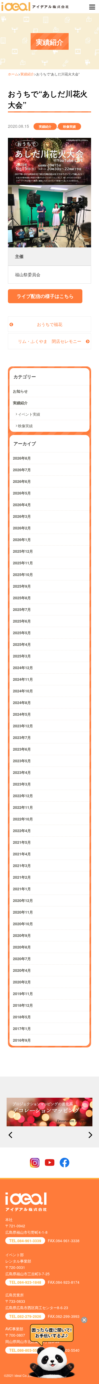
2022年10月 (23, 819)
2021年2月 (22, 877)
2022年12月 (23, 795)
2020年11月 (23, 912)
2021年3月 (22, 865)
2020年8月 (22, 947)
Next (89, 1135)
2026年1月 (22, 539)
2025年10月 (23, 574)
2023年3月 (22, 784)
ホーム (13, 73)
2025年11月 (23, 562)
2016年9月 (22, 1040)
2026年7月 (22, 469)
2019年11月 (23, 993)
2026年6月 (22, 481)
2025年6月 (22, 621)
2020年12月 (23, 900)
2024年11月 (23, 679)
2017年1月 (22, 1028)
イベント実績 (29, 414)
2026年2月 (22, 527)
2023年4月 (22, 772)
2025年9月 (22, 586)
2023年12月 (23, 725)
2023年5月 (22, 760)
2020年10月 (23, 923)
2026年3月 (22, 516)
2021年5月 (22, 842)
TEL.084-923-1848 (25, 1282)
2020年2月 (22, 981)
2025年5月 (22, 632)
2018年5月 (22, 1016)
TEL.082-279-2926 (25, 1316)
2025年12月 (23, 551)
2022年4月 (22, 830)
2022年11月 (23, 807)
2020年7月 (22, 958)
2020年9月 (22, 935)
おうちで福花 (49, 324)
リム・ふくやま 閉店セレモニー (49, 341)
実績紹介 (27, 73)
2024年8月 (22, 702)
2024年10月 (23, 690)
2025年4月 (22, 644)
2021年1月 (22, 888)
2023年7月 (22, 737)
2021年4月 (22, 853)
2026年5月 (22, 493)
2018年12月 (23, 1005)
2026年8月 (22, 458)
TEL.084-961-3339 (25, 1240)
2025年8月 (22, 597)
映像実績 (69, 126)
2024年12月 (23, 667)
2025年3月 (22, 656)
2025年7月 (22, 609)
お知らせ (20, 391)
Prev (10, 1135)
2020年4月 (22, 970)
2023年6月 (22, 749)
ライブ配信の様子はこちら (45, 296)
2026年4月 (22, 504)
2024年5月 (22, 714)
